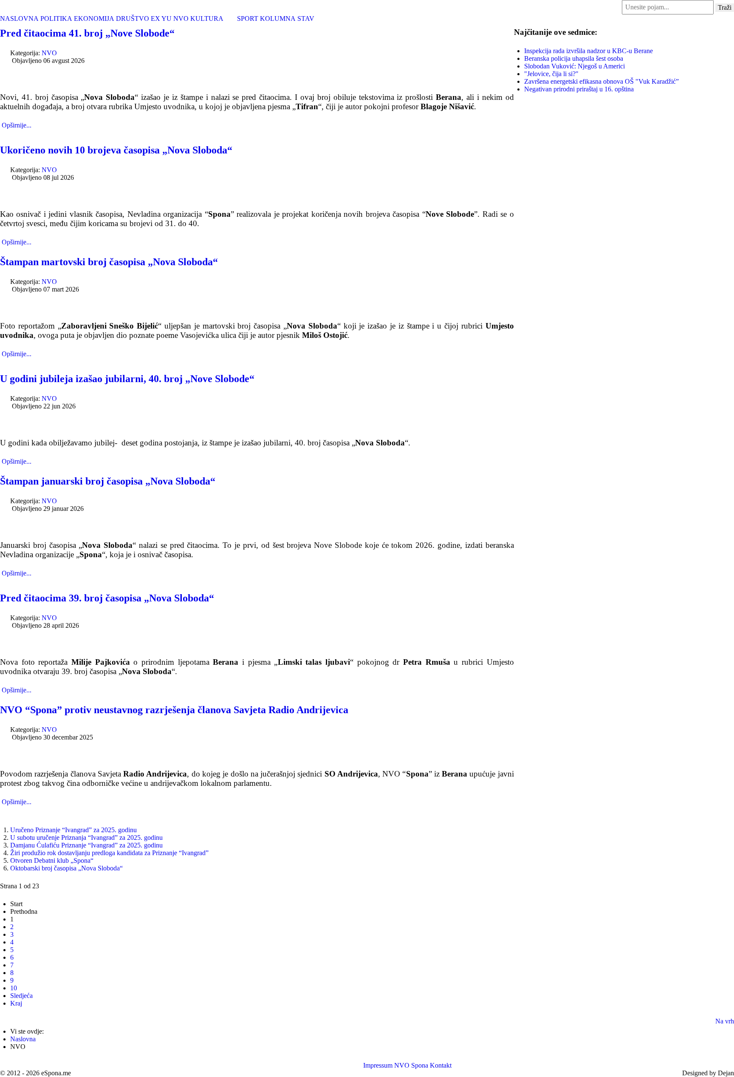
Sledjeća (21, 995)
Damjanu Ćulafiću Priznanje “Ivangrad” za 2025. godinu (86, 845)
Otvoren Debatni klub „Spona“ (51, 860)
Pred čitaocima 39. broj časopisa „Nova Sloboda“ (107, 598)
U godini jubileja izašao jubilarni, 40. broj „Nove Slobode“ (127, 378)
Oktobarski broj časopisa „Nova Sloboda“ (66, 868)
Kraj (16, 1003)
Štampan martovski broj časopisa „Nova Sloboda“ (109, 261)
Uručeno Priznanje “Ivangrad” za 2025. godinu (73, 829)
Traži (724, 7)
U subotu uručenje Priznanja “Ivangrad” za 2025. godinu (86, 837)
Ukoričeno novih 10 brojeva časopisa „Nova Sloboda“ (116, 150)
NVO (49, 53)
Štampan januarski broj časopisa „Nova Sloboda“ (107, 481)
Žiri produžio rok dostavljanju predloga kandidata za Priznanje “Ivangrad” (109, 852)
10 (13, 988)
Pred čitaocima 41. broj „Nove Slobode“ (87, 33)
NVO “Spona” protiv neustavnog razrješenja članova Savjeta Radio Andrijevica (174, 709)
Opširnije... (16, 125)
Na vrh (724, 1021)
